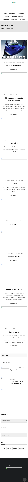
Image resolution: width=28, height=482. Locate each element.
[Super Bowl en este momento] (5, 370)
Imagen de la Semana (17, 16)
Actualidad (12, 13)
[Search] (26, 7)
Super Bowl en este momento (18, 370)
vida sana (21, 448)
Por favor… (14, 183)
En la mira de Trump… (14, 289)
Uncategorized (20, 62)
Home (5, 13)
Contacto (22, 19)
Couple (3, 448)
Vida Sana (14, 19)
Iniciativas (6, 19)
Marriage (15, 448)
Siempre (14, 224)
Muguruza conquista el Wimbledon (14, 99)
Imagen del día (14, 256)
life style (9, 448)
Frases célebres (14, 143)
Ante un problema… (14, 65)
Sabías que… (14, 332)
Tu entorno (21, 13)
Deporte (7, 16)
